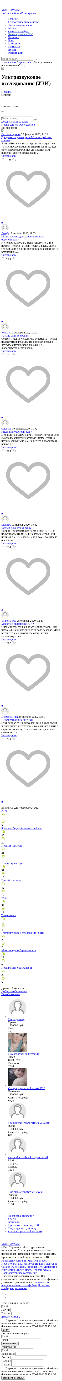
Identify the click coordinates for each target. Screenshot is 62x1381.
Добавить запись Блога (14, 121)
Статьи (12, 1218)
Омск (14, 1266)
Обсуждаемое (26, 124)
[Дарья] (17, 1050)
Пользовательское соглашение (19, 1272)
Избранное (14, 43)
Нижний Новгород (46, 1263)
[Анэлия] (17, 1188)
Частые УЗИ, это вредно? (16, 527)
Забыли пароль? (10, 1316)
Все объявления (10, 994)
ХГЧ (4, 810)
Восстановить (10, 1343)
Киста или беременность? (16, 431)
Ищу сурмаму (16, 1019)
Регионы (32, 1266)
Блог (11, 40)
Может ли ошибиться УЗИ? (17, 623)
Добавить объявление (21, 25)
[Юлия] (17, 1119)
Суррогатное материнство (23, 22)
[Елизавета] (17, 1085)
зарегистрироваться (13, 1378)
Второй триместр (11, 863)
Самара (5, 1266)
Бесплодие (14, 1222)
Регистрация (28, 13)
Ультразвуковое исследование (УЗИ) (22, 932)
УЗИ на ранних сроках (14, 335)
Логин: (5, 1309)
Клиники (13, 37)
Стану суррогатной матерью (25, 1231)
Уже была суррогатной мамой (25, 1191)
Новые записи (9, 124)
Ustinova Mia (8, 620)
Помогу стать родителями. (23, 1053)
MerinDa (6, 524)
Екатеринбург (26, 1263)
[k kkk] (17, 1154)
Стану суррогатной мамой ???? (26, 1088)
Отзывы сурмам (42, 1269)
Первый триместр (11, 845)
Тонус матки (8, 915)
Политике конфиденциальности (25, 1287)
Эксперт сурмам (10, 134)
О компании (20, 1260)
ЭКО (40, 1266)
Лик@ (5, 233)
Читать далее (9, 155)
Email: (4, 1339)
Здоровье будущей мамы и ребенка (21, 828)
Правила (6, 91)
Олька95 (6, 428)
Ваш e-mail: (8, 1353)
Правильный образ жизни (16, 967)
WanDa (5, 332)
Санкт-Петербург (18, 31)
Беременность (24, 1269)
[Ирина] (17, 1016)
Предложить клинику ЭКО (24, 1225)
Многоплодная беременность (18, 950)
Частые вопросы (37, 1260)
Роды (4, 897)
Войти (12, 49)
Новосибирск (9, 1263)
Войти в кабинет (11, 13)
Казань (22, 1266)
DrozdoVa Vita (9, 716)
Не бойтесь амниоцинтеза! (17, 719)
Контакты (14, 46)
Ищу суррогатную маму (22, 1228)
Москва (12, 28)
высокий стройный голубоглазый (28, 1157)
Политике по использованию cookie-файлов (25, 1284)
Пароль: (6, 1313)
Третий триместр (11, 880)
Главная (13, 18)
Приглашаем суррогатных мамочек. (29, 1122)
